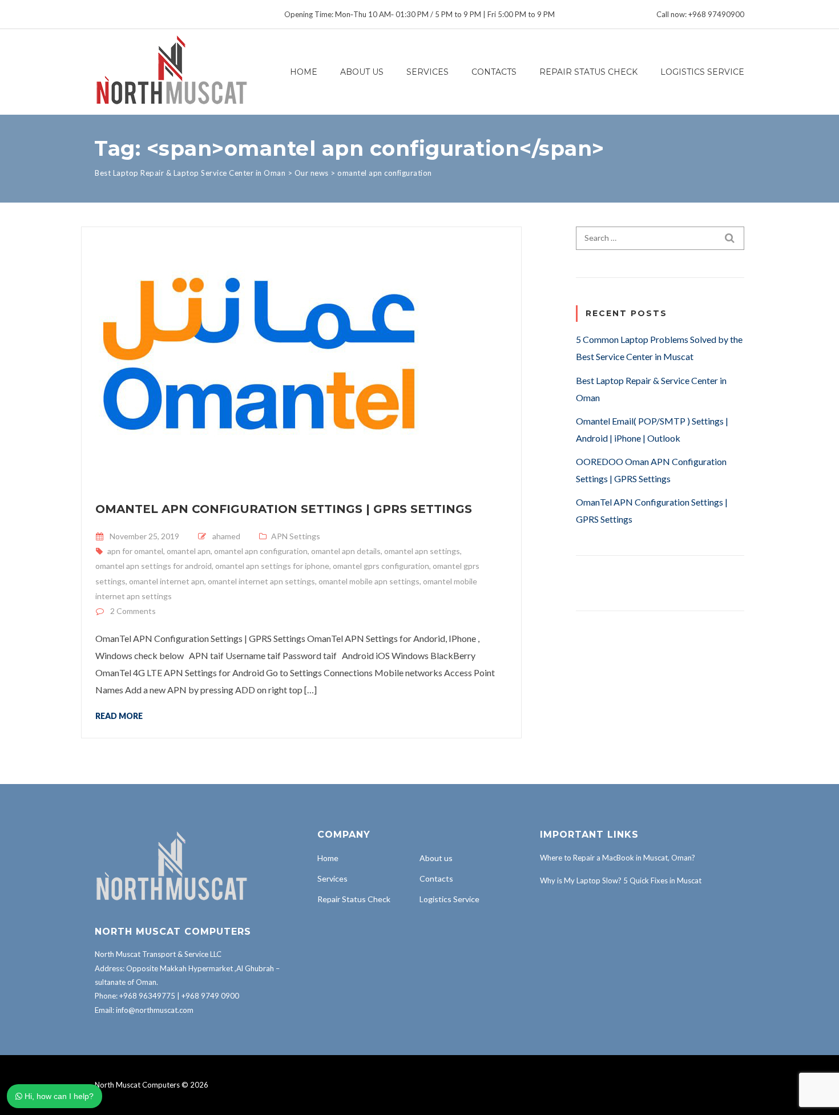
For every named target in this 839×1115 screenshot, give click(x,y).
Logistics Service (702, 72)
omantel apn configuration (261, 551)
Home (303, 72)
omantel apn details (346, 551)
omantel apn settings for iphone (272, 566)
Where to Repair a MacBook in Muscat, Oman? (617, 857)
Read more (119, 715)
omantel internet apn (166, 581)
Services (427, 72)
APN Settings (295, 536)
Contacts (494, 72)
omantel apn (189, 551)
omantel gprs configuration (381, 566)
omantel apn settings (422, 551)
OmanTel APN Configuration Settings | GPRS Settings (283, 509)
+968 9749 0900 (210, 995)
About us (362, 72)
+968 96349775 (147, 995)
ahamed (226, 536)
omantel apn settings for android (153, 566)
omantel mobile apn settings (369, 581)
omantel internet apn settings (261, 581)
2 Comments (133, 611)
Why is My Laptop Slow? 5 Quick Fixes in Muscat (620, 880)
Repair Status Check (588, 72)
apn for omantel (135, 551)
